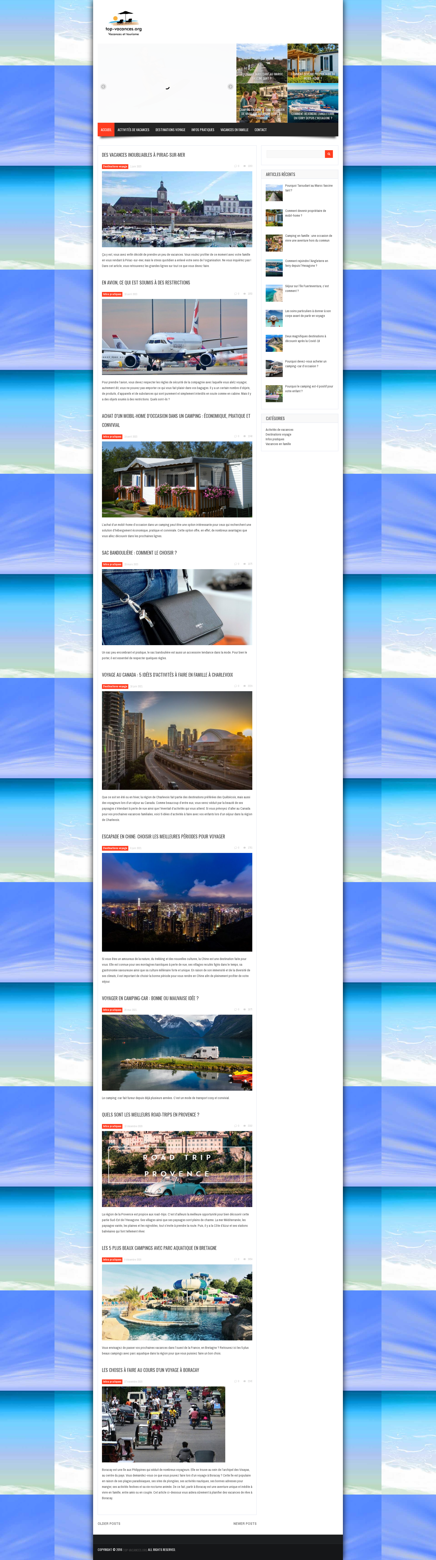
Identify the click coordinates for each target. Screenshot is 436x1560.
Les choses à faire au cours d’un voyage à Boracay (150, 1370)
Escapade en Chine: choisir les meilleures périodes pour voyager (163, 836)
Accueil (106, 129)
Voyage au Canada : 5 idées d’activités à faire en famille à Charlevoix (167, 674)
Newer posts (245, 1523)
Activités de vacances (133, 129)
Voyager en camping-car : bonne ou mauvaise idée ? (150, 998)
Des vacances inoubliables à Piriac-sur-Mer (143, 154)
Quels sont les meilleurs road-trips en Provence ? (150, 1114)
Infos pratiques (202, 129)
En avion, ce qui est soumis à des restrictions (146, 282)
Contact (261, 129)
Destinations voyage (170, 129)
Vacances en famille (234, 129)
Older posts (109, 1523)
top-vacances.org (135, 1550)
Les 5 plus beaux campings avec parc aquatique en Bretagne (159, 1247)
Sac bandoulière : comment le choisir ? (139, 552)
